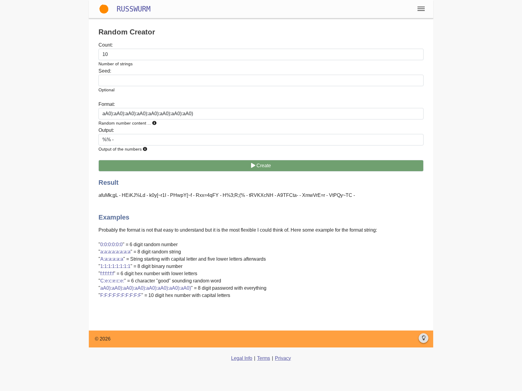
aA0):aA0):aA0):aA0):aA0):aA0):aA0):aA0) (145, 288)
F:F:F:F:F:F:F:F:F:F (120, 295)
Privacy (283, 358)
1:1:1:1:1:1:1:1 (115, 266)
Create (263, 165)
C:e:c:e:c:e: (112, 280)
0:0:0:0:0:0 (111, 244)
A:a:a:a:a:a (111, 259)
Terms (263, 358)
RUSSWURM (133, 9)
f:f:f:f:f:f (107, 273)
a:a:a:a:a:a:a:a (115, 251)
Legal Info (241, 358)
